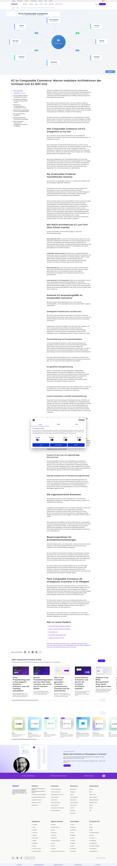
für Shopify (53, 824)
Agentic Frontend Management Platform (59, 629)
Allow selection (58, 444)
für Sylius (53, 830)
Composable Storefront (37, 799)
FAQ (90, 810)
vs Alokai (34, 827)
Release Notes (73, 799)
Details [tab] (58, 424)
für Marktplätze (92, 840)
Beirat (90, 791)
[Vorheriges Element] (100, 700)
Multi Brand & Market (55, 802)
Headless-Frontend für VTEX (56, 638)
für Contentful (73, 827)
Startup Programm (93, 802)
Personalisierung (53, 632)
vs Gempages (34, 843)
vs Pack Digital (35, 838)
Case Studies (73, 813)
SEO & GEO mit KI (55, 805)
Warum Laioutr (92, 794)
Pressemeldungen (74, 797)
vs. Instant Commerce (36, 848)
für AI (90, 824)
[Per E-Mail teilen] (40, 652)
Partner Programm (93, 797)
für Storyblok (73, 830)
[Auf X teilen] (28, 652)
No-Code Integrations (55, 810)
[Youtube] (17, 857)
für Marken (91, 835)
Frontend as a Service (36, 802)
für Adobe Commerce (55, 840)
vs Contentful (34, 832)
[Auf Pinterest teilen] (36, 652)
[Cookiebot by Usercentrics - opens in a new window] (79, 420)
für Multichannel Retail (94, 832)
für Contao (72, 840)
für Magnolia (73, 835)
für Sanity (72, 846)
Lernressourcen (73, 805)
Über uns (91, 789)
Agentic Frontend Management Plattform (38, 789)
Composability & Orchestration (57, 807)
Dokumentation (73, 789)
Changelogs (72, 791)
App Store (72, 807)
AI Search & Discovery (55, 791)
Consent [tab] (40, 424)
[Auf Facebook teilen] (25, 652)
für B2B (91, 830)
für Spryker (53, 848)
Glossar (91, 807)
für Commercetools (55, 827)
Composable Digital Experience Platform (59, 626)
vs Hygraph (34, 835)
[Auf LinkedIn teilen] (32, 652)
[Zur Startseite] (13, 7)
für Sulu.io (72, 832)
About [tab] (76, 424)
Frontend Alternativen (36, 851)
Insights (71, 794)
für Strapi (72, 838)
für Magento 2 (54, 838)
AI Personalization (55, 797)
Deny (41, 444)
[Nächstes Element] (103, 700)
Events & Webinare (74, 802)
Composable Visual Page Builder (57, 635)
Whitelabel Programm (94, 799)
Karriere (91, 805)
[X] (21, 857)
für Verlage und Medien (94, 846)
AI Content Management (56, 789)
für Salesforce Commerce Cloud (57, 851)
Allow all (76, 444)
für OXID (53, 846)
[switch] (51, 440)
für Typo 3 (72, 824)
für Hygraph (72, 843)
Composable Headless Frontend (38, 797)
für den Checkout (93, 848)
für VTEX (53, 843)
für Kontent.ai (73, 851)
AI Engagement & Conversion (57, 794)
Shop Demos (72, 810)
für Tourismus (92, 838)
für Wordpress (73, 848)
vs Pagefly (34, 840)
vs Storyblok (34, 830)
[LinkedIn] (13, 857)
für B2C (91, 827)
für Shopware (54, 832)
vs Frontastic (34, 824)
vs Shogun (34, 846)
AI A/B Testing (54, 799)
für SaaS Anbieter (93, 843)
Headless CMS (35, 805)
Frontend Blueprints (93, 851)
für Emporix (53, 835)
